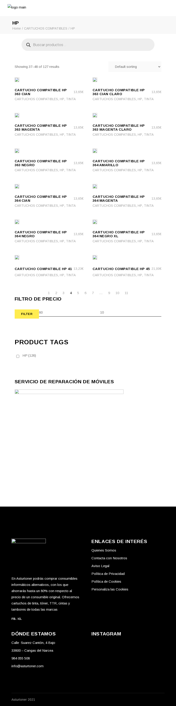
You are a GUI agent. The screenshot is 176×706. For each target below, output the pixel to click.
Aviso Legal (100, 566)
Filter (27, 314)
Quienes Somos (103, 550)
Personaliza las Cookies (109, 589)
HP (62, 99)
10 (117, 293)
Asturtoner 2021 (23, 699)
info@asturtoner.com (27, 666)
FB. (13, 619)
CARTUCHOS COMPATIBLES (36, 99)
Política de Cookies (106, 581)
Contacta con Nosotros (109, 558)
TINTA (71, 99)
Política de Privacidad (108, 574)
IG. (20, 619)
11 (126, 293)
